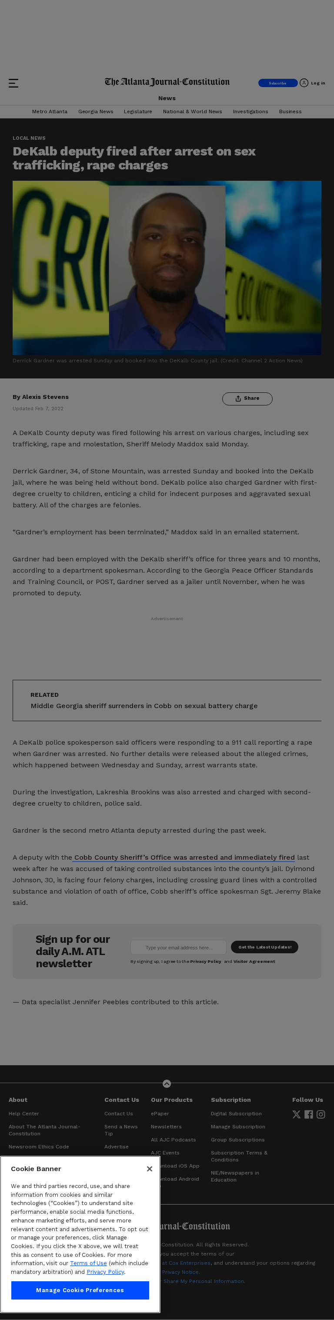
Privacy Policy (105, 1272)
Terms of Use (88, 1263)
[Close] (149, 1168)
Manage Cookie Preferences (80, 1290)
